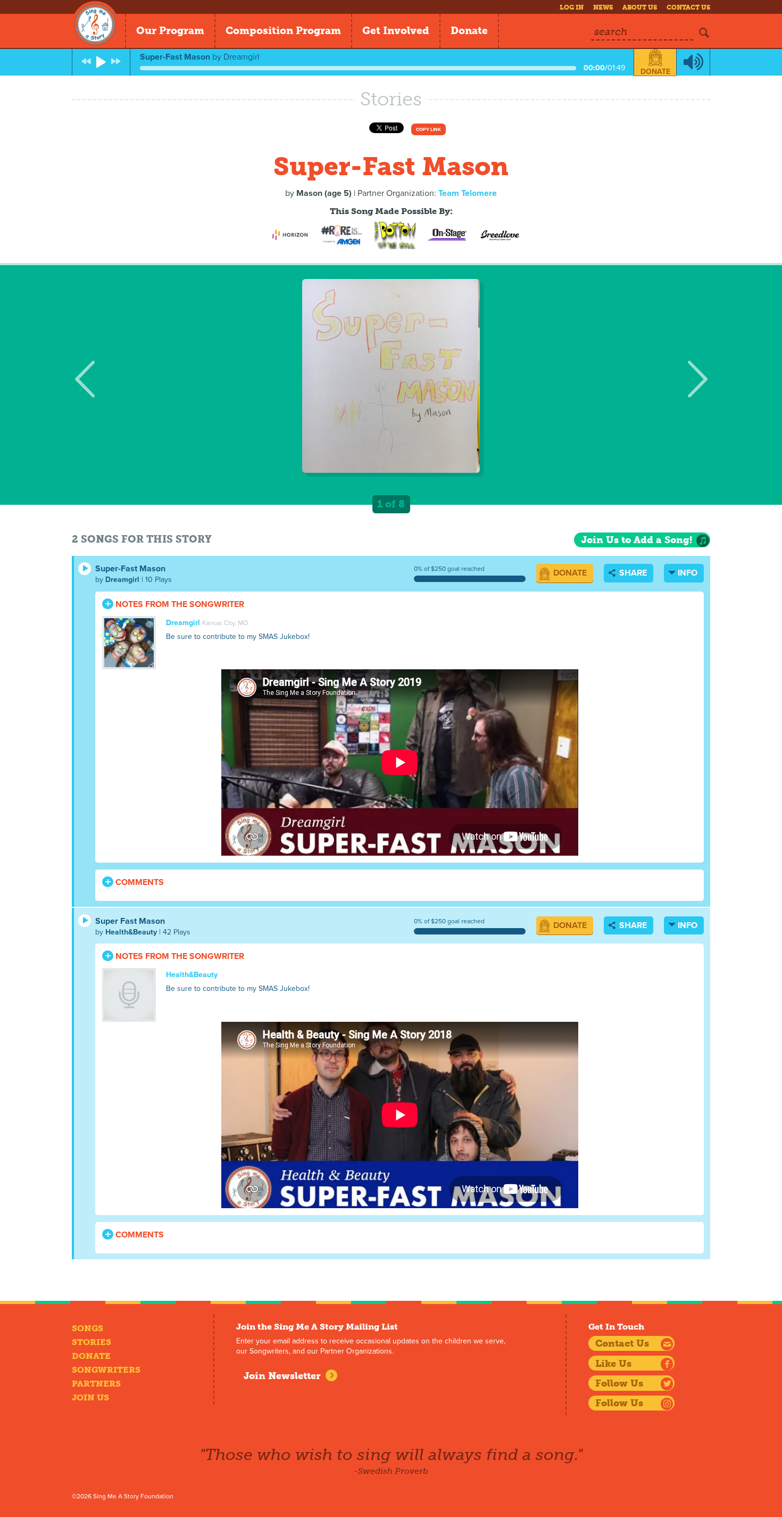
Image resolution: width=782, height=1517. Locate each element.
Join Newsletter (282, 1376)
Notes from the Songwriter (178, 604)
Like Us (613, 1364)
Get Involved (395, 30)
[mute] (693, 62)
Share (632, 573)
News (603, 7)
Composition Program (283, 30)
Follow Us (619, 1383)
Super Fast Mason (130, 921)
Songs (87, 1328)
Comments (138, 882)
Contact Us (688, 7)
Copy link (428, 130)
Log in (572, 7)
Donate (469, 30)
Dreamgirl (122, 579)
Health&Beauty (131, 932)
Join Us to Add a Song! (636, 540)
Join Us (90, 1397)
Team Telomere (467, 193)
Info (687, 573)
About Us (639, 7)
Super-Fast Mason (130, 568)
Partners (96, 1384)
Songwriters (106, 1370)
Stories (91, 1342)
